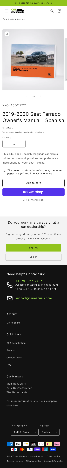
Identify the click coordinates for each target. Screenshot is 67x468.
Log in (34, 256)
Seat (19, 19)
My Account (13, 322)
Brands (11, 19)
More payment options (34, 200)
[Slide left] (26, 96)
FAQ (9, 364)
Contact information (53, 461)
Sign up (34, 247)
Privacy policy (53, 456)
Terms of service (15, 461)
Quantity (7, 137)
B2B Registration (16, 343)
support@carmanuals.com (33, 298)
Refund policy (36, 456)
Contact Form (14, 357)
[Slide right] (40, 96)
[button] (6, 11)
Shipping (18, 132)
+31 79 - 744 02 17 (28, 280)
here (16, 405)
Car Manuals (21, 456)
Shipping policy (33, 461)
